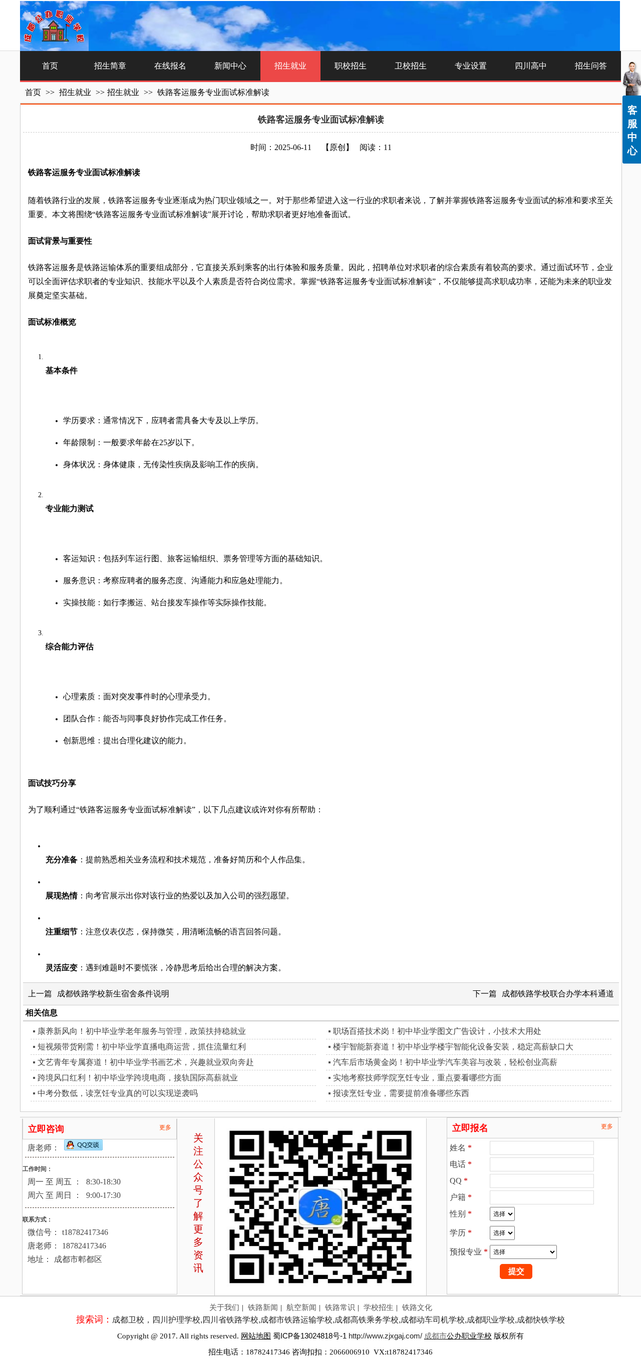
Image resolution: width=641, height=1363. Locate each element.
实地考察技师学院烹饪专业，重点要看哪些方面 (417, 1077)
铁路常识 (340, 1307)
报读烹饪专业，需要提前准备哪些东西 (401, 1093)
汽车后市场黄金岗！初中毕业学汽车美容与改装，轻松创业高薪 (445, 1062)
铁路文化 (417, 1307)
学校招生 (379, 1307)
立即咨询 (46, 1129)
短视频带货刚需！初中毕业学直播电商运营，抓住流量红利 (142, 1046)
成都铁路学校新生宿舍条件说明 (113, 993)
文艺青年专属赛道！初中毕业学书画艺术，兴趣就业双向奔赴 (146, 1062)
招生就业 (76, 92)
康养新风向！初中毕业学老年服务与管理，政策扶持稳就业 (142, 1031)
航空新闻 (301, 1307)
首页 (33, 92)
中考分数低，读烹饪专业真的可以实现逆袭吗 (118, 1093)
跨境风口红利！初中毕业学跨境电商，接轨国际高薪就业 (138, 1077)
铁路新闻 (263, 1307)
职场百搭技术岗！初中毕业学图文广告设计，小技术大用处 (437, 1031)
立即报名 (470, 1128)
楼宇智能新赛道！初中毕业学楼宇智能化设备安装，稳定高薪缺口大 (453, 1046)
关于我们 (224, 1307)
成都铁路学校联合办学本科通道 (558, 993)
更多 (165, 1127)
